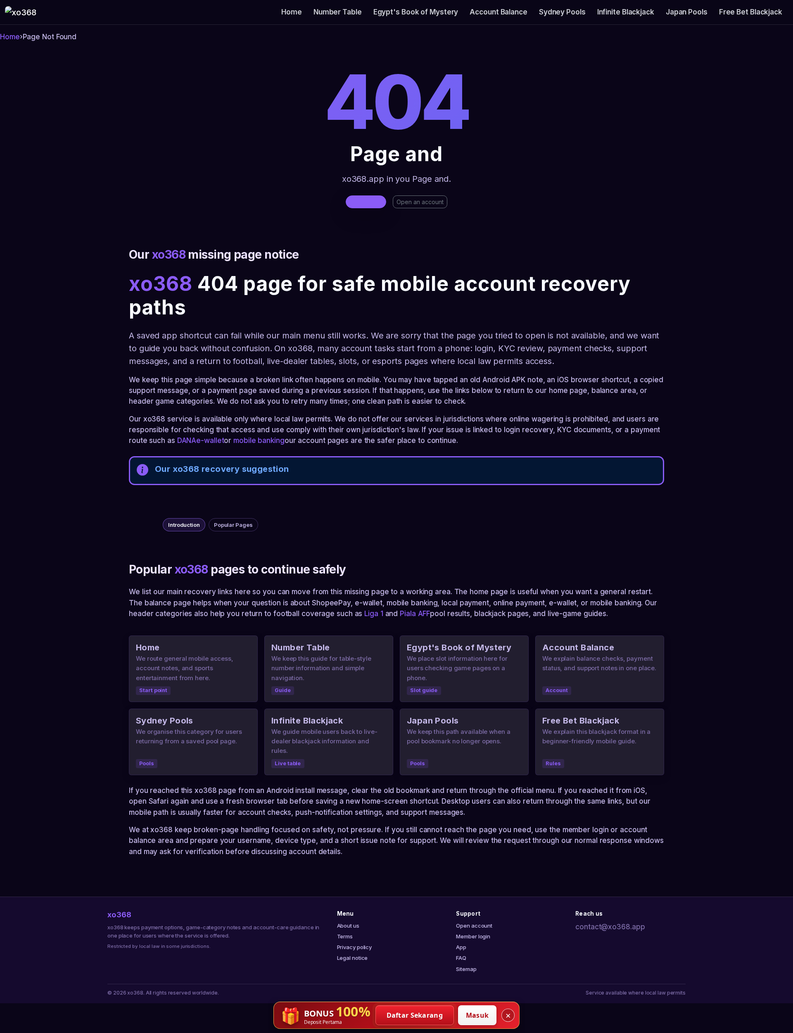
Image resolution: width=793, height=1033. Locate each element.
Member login (473, 936)
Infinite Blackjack (625, 12)
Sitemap (466, 969)
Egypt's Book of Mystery (415, 12)
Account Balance (498, 12)
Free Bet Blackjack (750, 12)
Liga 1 (373, 613)
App (461, 947)
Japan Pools (687, 12)
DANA (187, 440)
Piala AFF (415, 613)
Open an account (420, 201)
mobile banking (259, 440)
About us (348, 925)
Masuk (477, 1015)
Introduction (184, 524)
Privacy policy (354, 947)
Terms (345, 936)
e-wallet (210, 440)
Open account (474, 925)
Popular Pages (233, 524)
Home (291, 12)
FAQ (461, 957)
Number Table (337, 12)
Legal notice (352, 957)
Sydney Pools (562, 12)
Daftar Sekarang (415, 1015)
